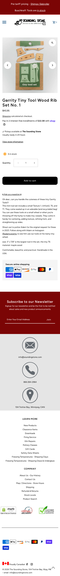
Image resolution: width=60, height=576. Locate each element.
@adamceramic (9, 234)
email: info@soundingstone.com (18, 572)
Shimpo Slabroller (40, 4)
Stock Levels (30, 495)
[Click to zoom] (52, 42)
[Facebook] (27, 564)
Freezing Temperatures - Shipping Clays (30, 457)
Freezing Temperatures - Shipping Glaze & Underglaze (30, 461)
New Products (30, 425)
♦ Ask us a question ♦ (11, 194)
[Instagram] (31, 564)
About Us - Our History (30, 475)
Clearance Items (30, 429)
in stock (41, 10)
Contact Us (30, 479)
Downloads (30, 433)
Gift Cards (30, 449)
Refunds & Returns (30, 491)
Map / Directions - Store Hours (30, 483)
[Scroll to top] (53, 567)
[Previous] (7, 65)
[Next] (52, 65)
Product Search (30, 499)
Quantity (6, 163)
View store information (12, 142)
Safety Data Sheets (30, 453)
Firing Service (30, 437)
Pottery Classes (30, 445)
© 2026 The (7, 569)
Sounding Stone (20, 569)
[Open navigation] (7, 22)
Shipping (6, 116)
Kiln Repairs (30, 441)
